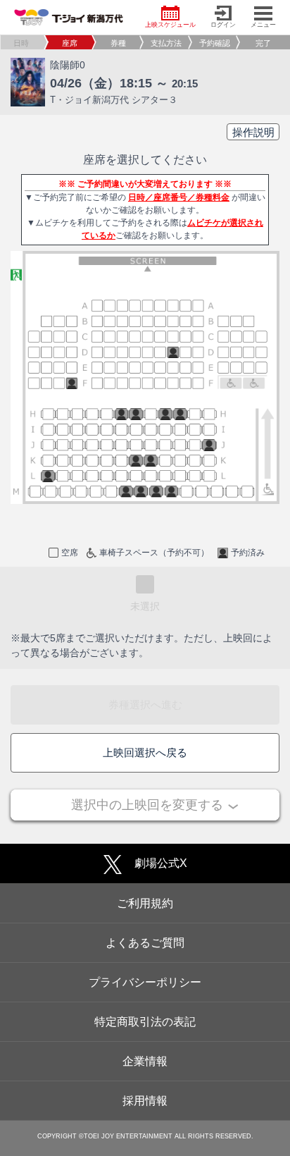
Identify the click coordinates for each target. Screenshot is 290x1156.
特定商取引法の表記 (145, 1022)
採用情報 (145, 1101)
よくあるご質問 (145, 943)
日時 (21, 43)
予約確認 (214, 43)
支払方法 (166, 43)
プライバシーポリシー (145, 982)
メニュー (263, 24)
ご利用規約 (145, 903)
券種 (118, 43)
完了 (263, 43)
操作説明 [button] (253, 132)
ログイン (223, 24)
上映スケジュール (170, 24)
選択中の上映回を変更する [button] (147, 805)
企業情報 (145, 1061)
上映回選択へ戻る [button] (145, 752)
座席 (69, 43)
